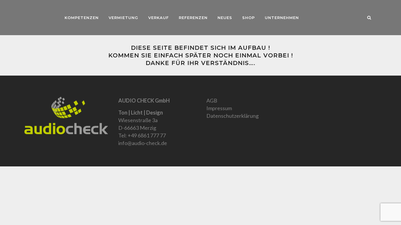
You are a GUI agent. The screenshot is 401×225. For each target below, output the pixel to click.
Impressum (219, 108)
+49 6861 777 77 (147, 135)
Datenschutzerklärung (232, 115)
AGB (211, 100)
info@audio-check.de (142, 143)
